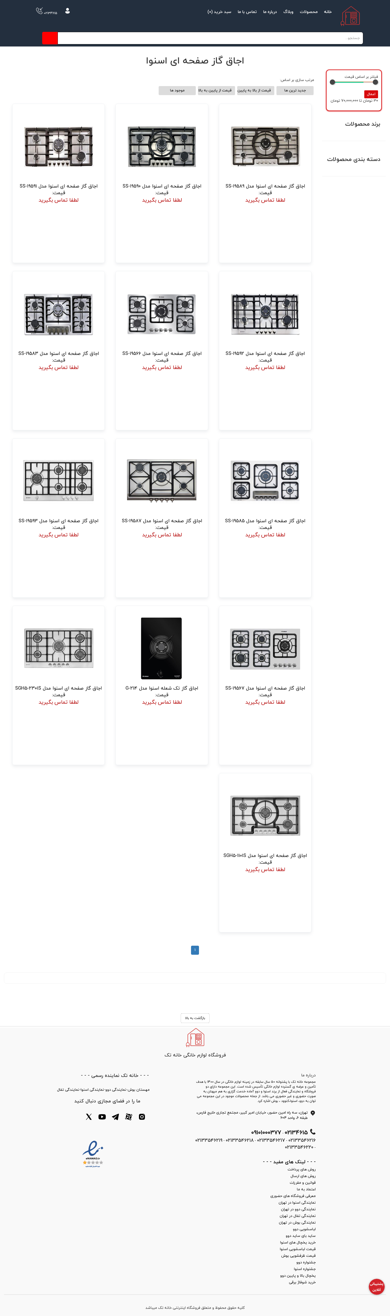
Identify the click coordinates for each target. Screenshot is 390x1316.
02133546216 (302, 1140)
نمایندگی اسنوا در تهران (297, 1202)
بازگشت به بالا (195, 1018)
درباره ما (270, 12)
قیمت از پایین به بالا (215, 90)
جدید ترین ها (295, 90)
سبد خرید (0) (219, 12)
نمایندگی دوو (115, 1089)
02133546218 (240, 1140)
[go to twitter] (89, 1118)
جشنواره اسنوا (305, 1269)
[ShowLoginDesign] (67, 11)
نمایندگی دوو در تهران (298, 1209)
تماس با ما (247, 12)
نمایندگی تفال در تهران (298, 1216)
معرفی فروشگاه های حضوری (293, 1196)
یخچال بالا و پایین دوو (298, 1275)
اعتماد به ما (306, 1189)
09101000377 (266, 1133)
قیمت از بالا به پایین (254, 90)
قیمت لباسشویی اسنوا (298, 1249)
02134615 (50, 13)
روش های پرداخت (302, 1169)
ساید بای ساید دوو (301, 1235)
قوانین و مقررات (303, 1182)
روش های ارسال (303, 1176)
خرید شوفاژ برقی (302, 1282)
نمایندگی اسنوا (92, 1089)
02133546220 (299, 1147)
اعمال (371, 94)
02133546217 (271, 1140)
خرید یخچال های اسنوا (298, 1242)
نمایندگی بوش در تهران (297, 1222)
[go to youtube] (102, 1118)
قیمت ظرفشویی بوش (298, 1255)
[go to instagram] (142, 1118)
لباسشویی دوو (304, 1229)
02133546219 (208, 1140)
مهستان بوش (139, 1089)
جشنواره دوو (306, 1262)
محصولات (309, 12)
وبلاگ (288, 12)
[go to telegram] (115, 1118)
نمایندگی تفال (68, 1089)
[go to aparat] (128, 1118)
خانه (328, 12)
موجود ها (177, 90)
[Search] (50, 38)
